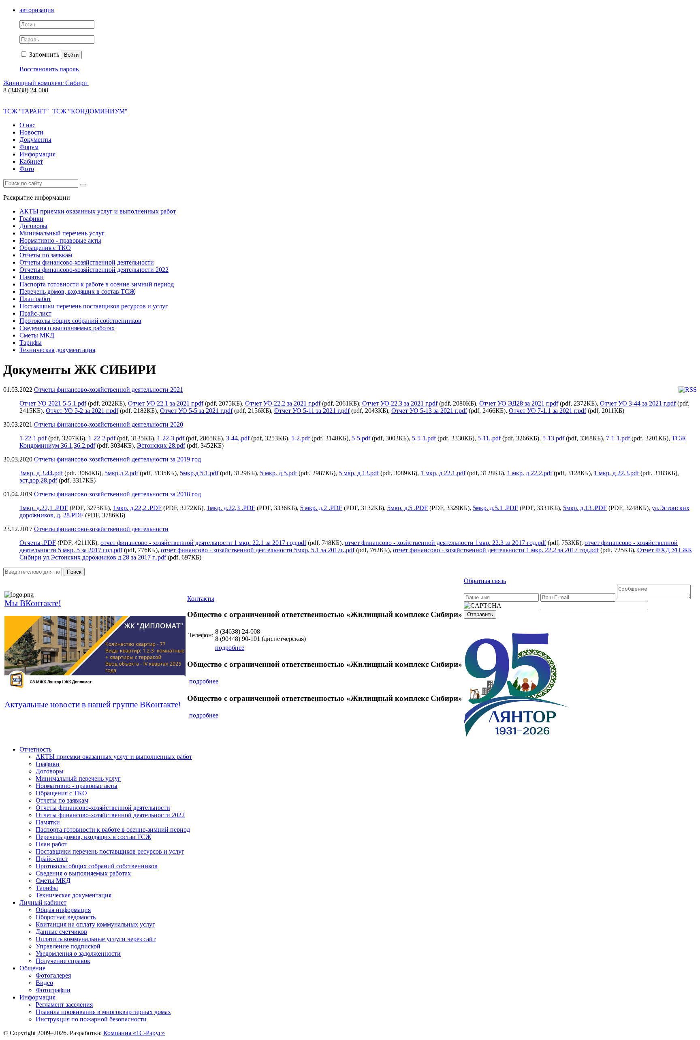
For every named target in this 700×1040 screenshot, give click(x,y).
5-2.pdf (300, 438)
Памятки (31, 276)
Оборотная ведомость (66, 917)
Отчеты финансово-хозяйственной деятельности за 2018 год (117, 494)
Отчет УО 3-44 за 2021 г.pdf (638, 403)
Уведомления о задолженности (78, 953)
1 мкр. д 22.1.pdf (442, 473)
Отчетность (35, 749)
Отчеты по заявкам (45, 255)
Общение (32, 968)
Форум (28, 146)
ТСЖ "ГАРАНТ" (26, 111)
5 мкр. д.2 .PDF (321, 507)
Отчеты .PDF (37, 542)
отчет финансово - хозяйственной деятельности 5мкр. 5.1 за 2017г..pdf (257, 550)
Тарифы (30, 342)
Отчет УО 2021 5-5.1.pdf (52, 403)
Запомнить (43, 54)
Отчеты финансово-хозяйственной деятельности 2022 (94, 269)
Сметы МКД (36, 335)
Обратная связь (485, 580)
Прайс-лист (35, 313)
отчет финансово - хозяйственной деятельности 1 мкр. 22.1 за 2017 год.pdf (203, 542)
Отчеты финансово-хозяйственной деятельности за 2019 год (117, 459)
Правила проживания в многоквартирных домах (103, 1011)
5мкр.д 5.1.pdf (199, 473)
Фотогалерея (53, 975)
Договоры (33, 225)
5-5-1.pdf (424, 438)
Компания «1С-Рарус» (134, 1032)
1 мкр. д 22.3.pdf (616, 473)
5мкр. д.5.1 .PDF (495, 507)
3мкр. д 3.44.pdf (41, 473)
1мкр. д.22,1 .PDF (43, 507)
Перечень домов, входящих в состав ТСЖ (77, 291)
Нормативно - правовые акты (60, 240)
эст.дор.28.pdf (38, 480)
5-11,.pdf (489, 438)
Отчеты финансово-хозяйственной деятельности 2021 (108, 389)
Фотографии (53, 990)
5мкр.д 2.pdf (121, 473)
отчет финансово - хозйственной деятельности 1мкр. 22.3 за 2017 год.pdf (445, 542)
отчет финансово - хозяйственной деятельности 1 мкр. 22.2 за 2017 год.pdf (496, 550)
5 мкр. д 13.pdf (359, 473)
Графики (31, 218)
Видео (44, 982)
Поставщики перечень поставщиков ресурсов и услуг (93, 306)
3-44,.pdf (238, 438)
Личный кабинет (42, 902)
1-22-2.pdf (101, 438)
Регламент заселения (64, 1004)
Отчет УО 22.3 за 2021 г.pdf (400, 403)
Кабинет (31, 161)
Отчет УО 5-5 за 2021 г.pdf (196, 410)
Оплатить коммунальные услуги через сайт (96, 938)
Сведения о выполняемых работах (67, 328)
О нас (27, 125)
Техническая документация (57, 349)
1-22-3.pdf (170, 438)
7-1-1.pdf (618, 438)
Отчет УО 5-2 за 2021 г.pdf (82, 410)
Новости (31, 132)
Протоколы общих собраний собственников (80, 320)
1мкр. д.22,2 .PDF (137, 507)
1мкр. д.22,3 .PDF (231, 507)
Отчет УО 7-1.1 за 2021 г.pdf (547, 410)
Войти (71, 55)
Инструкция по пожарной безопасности (91, 1019)
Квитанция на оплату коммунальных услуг (95, 924)
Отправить (480, 614)
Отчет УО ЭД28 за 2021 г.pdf (518, 403)
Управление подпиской (68, 946)
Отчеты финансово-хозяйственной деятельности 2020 (108, 424)
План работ (35, 298)
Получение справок (63, 960)
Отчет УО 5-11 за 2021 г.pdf (312, 410)
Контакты (200, 598)
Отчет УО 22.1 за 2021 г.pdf (165, 403)
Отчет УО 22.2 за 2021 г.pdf (282, 403)
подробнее (229, 647)
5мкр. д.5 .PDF (407, 507)
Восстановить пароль (49, 69)
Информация (37, 154)
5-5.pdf (361, 438)
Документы (35, 139)
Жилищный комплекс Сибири (46, 82)
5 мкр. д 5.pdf (278, 473)
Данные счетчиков (61, 931)
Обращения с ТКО (45, 247)
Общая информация (63, 909)
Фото (26, 168)
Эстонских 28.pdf (161, 445)
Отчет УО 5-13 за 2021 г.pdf (429, 410)
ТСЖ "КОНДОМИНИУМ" (90, 111)
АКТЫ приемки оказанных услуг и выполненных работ (97, 211)
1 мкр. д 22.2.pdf (529, 473)
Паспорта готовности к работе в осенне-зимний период (96, 284)
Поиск (74, 572)
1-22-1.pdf (33, 438)
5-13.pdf (553, 438)
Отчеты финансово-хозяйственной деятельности (86, 262)
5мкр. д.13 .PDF (585, 507)
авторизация (36, 9)
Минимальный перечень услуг (62, 233)
